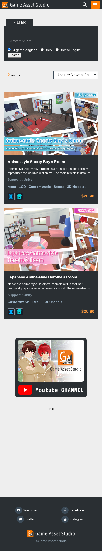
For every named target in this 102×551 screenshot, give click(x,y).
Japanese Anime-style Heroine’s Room (42, 277)
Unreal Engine (70, 50)
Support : (16, 179)
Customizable (40, 186)
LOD (22, 186)
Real (36, 302)
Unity (48, 50)
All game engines (24, 50)
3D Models (75, 186)
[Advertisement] (51, 445)
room (12, 186)
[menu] (95, 5)
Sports (59, 186)
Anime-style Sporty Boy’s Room (36, 162)
